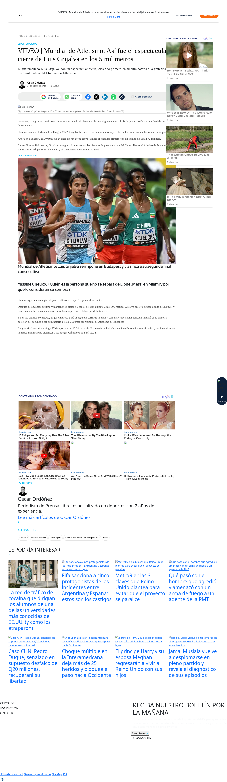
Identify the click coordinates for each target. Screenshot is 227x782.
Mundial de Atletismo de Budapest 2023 (82, 538)
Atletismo (23, 538)
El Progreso (52, 36)
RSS (65, 774)
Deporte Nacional (38, 538)
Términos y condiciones (37, 774)
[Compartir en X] (96, 97)
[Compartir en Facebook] (88, 97)
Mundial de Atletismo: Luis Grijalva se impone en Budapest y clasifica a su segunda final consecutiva (94, 269)
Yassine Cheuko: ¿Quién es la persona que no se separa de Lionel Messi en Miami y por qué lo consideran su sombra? (93, 286)
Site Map (57, 774)
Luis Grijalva (55, 538)
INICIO (21, 36)
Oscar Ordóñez (36, 82)
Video (105, 538)
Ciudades (34, 36)
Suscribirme (139, 733)
